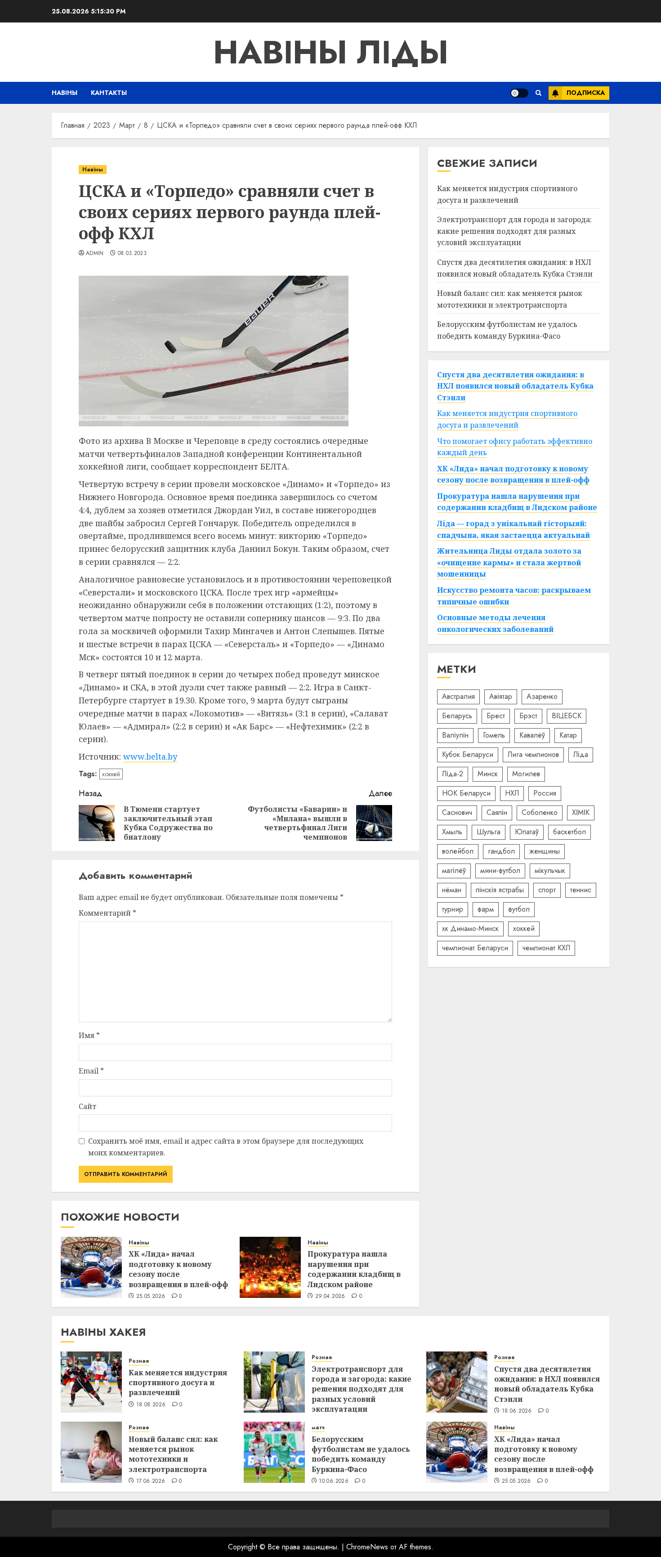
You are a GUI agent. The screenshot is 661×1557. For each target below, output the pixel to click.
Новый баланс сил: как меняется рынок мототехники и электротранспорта (173, 1454)
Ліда (580, 754)
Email (91, 1071)
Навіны (64, 92)
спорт (547, 890)
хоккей (111, 774)
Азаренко (542, 696)
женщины (544, 851)
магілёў (454, 870)
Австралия (458, 696)
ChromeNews (367, 1547)
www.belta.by (150, 756)
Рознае (139, 1361)
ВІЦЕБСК (566, 716)
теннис (580, 890)
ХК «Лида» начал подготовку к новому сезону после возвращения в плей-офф (178, 1269)
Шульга (488, 832)
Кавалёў (532, 735)
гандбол (501, 851)
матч (318, 1428)
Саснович (457, 812)
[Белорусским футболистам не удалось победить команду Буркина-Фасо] (274, 1452)
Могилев (526, 774)
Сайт (87, 1106)
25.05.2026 (150, 1296)
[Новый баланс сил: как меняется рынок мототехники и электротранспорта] (91, 1452)
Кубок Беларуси (467, 754)
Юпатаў (527, 832)
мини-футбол (500, 870)
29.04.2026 (330, 1296)
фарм (486, 909)
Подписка (586, 92)
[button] (538, 93)
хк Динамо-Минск (470, 928)
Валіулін (455, 735)
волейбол (457, 851)
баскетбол (569, 832)
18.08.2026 (151, 1405)
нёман (451, 890)
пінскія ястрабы (500, 890)
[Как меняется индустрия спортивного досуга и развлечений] (91, 1382)
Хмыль (452, 832)
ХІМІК (581, 812)
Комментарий (107, 913)
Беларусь (457, 716)
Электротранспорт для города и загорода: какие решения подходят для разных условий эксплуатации (514, 231)
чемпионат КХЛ (546, 948)
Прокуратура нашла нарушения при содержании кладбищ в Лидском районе (354, 1269)
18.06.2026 (517, 1411)
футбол (519, 909)
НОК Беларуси (466, 793)
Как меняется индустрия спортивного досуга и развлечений (507, 194)
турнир (452, 909)
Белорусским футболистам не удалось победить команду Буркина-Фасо (361, 1454)
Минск (488, 774)
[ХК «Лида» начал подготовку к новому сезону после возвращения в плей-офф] (91, 1267)
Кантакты (109, 92)
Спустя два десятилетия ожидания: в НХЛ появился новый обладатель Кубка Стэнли (515, 268)
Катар (568, 735)
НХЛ (512, 793)
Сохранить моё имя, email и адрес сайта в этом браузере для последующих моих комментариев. (225, 1147)
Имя (89, 1035)
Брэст (528, 716)
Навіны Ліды (330, 52)
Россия (544, 793)
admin (95, 253)
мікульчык (550, 870)
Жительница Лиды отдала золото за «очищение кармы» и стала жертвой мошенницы (509, 562)
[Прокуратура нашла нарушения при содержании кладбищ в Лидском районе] (270, 1267)
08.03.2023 (132, 253)
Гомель (494, 735)
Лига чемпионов (533, 754)
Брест (496, 716)
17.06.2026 (150, 1481)
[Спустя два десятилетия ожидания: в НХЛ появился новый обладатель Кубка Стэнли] (456, 1382)
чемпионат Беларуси (475, 948)
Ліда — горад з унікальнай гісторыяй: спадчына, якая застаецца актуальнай (513, 529)
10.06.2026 (333, 1481)
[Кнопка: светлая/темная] (519, 93)
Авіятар (500, 696)
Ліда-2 (452, 774)
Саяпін (497, 812)
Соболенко (540, 812)
